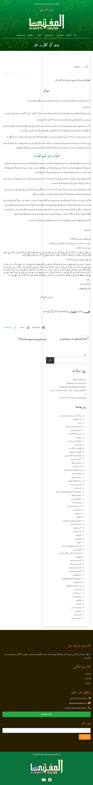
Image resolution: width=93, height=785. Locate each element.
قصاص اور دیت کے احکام (75, 564)
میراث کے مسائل (77, 593)
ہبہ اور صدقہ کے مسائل (76, 607)
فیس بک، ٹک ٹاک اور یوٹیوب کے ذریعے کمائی (76, 383)
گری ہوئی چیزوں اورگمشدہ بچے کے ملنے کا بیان (71, 578)
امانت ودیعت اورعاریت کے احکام (73, 426)
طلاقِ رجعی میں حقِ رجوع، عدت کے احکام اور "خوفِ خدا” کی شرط (72, 398)
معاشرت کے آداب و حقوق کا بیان (73, 586)
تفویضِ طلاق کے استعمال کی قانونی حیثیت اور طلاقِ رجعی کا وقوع (73, 387)
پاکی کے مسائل (78, 445)
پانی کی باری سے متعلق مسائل (75, 448)
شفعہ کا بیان (78, 535)
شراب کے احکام (77, 528)
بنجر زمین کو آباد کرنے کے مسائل (74, 441)
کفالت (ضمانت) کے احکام (75, 568)
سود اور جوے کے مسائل (76, 524)
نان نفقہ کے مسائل (77, 596)
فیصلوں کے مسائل (77, 549)
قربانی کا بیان (78, 557)
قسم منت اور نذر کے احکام (75, 560)
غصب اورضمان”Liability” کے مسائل (71, 546)
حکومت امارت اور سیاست (75, 484)
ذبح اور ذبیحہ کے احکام (76, 502)
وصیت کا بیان (78, 611)
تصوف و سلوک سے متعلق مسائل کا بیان (72, 455)
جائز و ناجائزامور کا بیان (15, 73)
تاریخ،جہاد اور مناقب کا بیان (75, 452)
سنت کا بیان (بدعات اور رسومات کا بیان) (72, 521)
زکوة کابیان (78, 517)
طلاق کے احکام (78, 539)
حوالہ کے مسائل (77, 488)
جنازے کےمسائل (77, 466)
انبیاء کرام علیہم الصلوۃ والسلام (74, 434)
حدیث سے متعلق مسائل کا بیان (74, 481)
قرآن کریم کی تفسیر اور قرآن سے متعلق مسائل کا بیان (70, 553)
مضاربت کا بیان (77, 582)
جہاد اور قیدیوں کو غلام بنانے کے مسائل (72, 470)
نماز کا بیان (79, 604)
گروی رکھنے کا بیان (77, 575)
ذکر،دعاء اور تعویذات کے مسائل (74, 506)
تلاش (84, 355)
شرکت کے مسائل (77, 531)
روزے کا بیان (78, 513)
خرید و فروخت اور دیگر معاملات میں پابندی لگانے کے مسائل (68, 492)
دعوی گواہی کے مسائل (76, 499)
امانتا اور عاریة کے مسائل (76, 430)
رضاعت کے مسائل (76, 510)
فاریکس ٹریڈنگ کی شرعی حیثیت (79, 379)
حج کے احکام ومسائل (76, 473)
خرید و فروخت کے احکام (76, 495)
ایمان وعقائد (78, 437)
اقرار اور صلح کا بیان (77, 419)
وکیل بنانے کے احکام (76, 618)
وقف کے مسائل (77, 615)
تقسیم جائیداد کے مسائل (76, 459)
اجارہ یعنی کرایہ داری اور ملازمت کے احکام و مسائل (70, 416)
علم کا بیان (79, 542)
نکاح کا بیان (78, 600)
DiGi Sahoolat (50, 754)
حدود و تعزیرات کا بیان (76, 477)
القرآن (79, 423)
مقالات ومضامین (77, 589)
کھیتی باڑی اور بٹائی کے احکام (75, 571)
